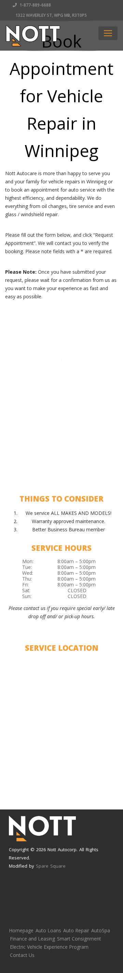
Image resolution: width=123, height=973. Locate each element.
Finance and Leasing (32, 938)
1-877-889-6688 (34, 5)
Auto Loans (48, 930)
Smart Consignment (79, 938)
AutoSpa (100, 930)
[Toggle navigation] (108, 33)
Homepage (21, 930)
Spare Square (51, 866)
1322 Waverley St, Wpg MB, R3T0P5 (50, 15)
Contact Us (22, 955)
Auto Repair (76, 930)
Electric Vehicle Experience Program (49, 947)
